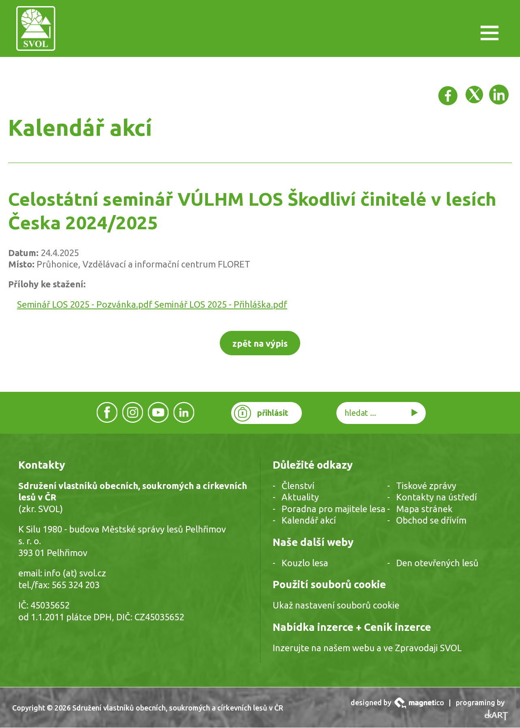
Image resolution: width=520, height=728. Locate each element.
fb (107, 412)
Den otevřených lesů (437, 563)
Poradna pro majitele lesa (334, 509)
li (184, 412)
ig (132, 412)
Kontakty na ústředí (436, 497)
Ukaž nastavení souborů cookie (336, 605)
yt (158, 412)
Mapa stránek (424, 509)
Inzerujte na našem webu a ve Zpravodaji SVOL (367, 648)
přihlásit (272, 412)
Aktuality (300, 497)
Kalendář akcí (309, 520)
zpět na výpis (260, 343)
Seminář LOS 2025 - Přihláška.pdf (220, 304)
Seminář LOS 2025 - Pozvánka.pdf (85, 304)
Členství (298, 485)
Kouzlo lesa (305, 563)
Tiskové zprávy (426, 485)
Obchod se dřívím (431, 520)
